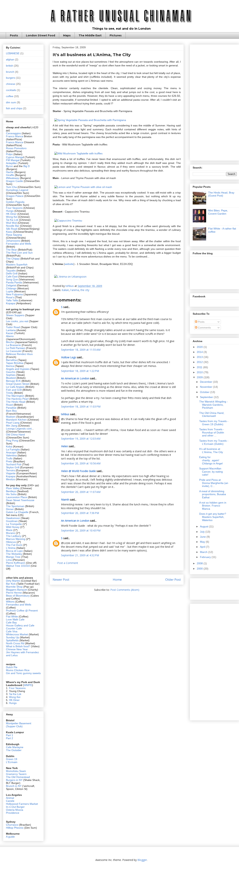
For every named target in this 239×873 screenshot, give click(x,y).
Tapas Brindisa (14, 362)
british (9, 65)
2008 (200, 563)
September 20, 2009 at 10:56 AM (80, 463)
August (204, 526)
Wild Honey (13, 527)
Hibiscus (11, 541)
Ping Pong (12, 440)
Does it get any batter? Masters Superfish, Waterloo (212, 517)
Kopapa (10, 303)
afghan (10, 59)
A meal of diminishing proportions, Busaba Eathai (212, 494)
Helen (64, 446)
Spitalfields (12, 640)
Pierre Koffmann (15, 562)
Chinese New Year (17, 649)
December (206, 381)
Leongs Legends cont (19, 428)
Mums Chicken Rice (18, 670)
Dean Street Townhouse (20, 500)
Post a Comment (67, 563)
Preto (9, 461)
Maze (9, 529)
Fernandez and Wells (18, 243)
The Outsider (13, 750)
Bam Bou (11, 410)
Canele (10, 800)
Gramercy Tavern (16, 774)
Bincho (10, 342)
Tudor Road (13, 327)
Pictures (116, 35)
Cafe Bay (11, 622)
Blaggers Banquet (16, 589)
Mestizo (11, 479)
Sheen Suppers (15, 315)
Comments (204, 327)
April (203, 546)
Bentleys (11, 491)
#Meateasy (12, 178)
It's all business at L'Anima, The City (211, 450)
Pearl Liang (12, 422)
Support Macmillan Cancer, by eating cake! (211, 471)
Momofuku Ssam (16, 771)
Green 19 (11, 759)
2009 (200, 377)
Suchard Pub (14, 464)
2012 (200, 362)
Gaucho (11, 371)
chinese (10, 83)
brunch (10, 71)
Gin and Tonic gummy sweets (23, 673)
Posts (14, 35)
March (204, 551)
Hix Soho (11, 494)
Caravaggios (14, 133)
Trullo (9, 458)
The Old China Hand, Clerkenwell (211, 414)
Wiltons (10, 601)
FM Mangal (13, 160)
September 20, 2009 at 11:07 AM (80, 492)
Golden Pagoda (15, 201)
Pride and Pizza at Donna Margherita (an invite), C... (213, 483)
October (205, 392)
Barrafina (12, 359)
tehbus (65, 414)
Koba (9, 446)
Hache (10, 172)
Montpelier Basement (18, 723)
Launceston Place (16, 497)
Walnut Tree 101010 (18, 565)
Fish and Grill (14, 389)
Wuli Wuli (11, 222)
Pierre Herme (14, 592)
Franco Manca (14, 136)
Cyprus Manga (14, 157)
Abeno (10, 336)
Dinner (10, 509)
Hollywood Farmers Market (22, 803)
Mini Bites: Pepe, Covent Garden (218, 212)
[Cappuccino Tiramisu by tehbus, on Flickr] (68, 220)
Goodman (12, 521)
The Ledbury (14, 535)
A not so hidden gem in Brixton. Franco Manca (212, 505)
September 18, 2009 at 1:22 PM (80, 371)
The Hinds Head (15, 401)
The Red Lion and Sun (19, 252)
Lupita (9, 291)
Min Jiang (11, 425)
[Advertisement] (215, 102)
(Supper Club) (14, 726)
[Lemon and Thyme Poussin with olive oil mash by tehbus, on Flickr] (83, 186)
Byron (10, 166)
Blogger (142, 860)
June (203, 536)
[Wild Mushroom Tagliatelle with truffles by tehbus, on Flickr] (78, 153)
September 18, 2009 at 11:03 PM (80, 406)
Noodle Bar (12, 225)
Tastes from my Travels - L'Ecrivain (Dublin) (213, 442)
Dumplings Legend (17, 189)
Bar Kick (11, 583)
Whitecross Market (17, 634)
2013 (200, 357)
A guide (10, 836)
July (202, 531)
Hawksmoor (13, 518)
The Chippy (13, 258)
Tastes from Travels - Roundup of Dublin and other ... (211, 432)
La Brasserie (13, 345)
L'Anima (10, 547)
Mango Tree (13, 556)
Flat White (12, 616)
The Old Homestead (18, 777)
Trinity (10, 392)
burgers (10, 77)
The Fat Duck (14, 544)
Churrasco (12, 824)
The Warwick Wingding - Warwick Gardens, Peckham (213, 404)
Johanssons (13, 240)
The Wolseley (14, 553)
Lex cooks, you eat (17, 321)
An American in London (75, 378)
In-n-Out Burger (15, 806)
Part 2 (9, 738)
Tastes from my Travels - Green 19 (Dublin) (213, 423)
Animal (10, 797)
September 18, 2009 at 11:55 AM (80, 349)
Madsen (11, 416)
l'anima (74, 290)
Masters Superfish (16, 264)
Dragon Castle (14, 181)
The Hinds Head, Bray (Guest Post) (221, 194)
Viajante (10, 473)
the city (84, 290)
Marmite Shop (14, 586)
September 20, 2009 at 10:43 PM (80, 530)
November (206, 386)
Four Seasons (14, 207)
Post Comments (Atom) (124, 590)
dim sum (11, 102)
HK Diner (11, 213)
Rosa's (10, 297)
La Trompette (14, 524)
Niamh (65, 499)
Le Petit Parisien (15, 348)
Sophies (11, 374)
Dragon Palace (15, 195)
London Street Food (40, 35)
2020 (200, 346)
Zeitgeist (11, 285)
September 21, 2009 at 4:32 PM (80, 555)
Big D (26, 166)
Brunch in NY (13, 785)
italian (65, 290)
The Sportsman (15, 506)
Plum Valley (13, 488)
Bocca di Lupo (14, 550)
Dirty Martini (13, 580)
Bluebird (11, 377)
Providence (12, 812)
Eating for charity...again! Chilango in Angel (211, 460)
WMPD (28, 685)
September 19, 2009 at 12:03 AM (80, 438)
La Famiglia (13, 449)
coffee (9, 96)
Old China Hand (15, 434)
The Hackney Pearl (17, 398)
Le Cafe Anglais (15, 386)
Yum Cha (11, 186)
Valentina (11, 455)
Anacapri (11, 452)
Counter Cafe (14, 628)
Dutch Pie (11, 667)
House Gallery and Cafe (20, 625)
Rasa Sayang (14, 234)
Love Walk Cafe (15, 619)
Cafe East (12, 276)
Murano (10, 532)
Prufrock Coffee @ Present (22, 610)
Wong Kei (11, 216)
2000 (200, 568)
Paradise (11, 407)
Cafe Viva (11, 631)
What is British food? (18, 646)
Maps (67, 35)
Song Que (12, 279)
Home (117, 579)
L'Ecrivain (11, 762)
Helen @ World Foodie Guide (78, 471)
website (69, 263)
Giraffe (10, 175)
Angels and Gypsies (18, 368)
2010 (200, 372)
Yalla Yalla (12, 300)
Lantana (11, 330)
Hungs (10, 210)
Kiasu (9, 231)
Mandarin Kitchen (16, 419)
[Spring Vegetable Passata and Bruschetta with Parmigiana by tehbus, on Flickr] (90, 120)
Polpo (9, 154)
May (203, 541)
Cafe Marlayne (14, 747)
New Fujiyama (14, 294)
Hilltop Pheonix (15, 827)
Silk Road (11, 228)
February (206, 557)
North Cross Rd (15, 643)
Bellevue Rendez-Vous (19, 354)
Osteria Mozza (14, 809)
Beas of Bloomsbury (18, 595)
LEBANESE (12, 53)
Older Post (173, 579)
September (207, 397)
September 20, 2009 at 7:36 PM (80, 513)
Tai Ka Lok (12, 219)
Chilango (11, 288)
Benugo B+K (13, 380)
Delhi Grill (11, 273)
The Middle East (90, 35)
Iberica (10, 365)
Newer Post (61, 579)
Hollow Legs (68, 357)
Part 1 (9, 735)
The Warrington (15, 395)
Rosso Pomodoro (16, 148)
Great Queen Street (17, 383)
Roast (9, 404)
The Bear (11, 249)
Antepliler (11, 163)
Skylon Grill (12, 467)
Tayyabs (11, 270)
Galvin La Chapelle (17, 512)
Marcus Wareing (15, 538)
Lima (9, 559)
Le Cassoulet (13, 351)
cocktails (11, 90)
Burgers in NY (14, 779)
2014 (200, 351)
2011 (200, 367)
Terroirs (11, 470)
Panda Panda (14, 282)
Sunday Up (12, 637)
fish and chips (14, 108)
